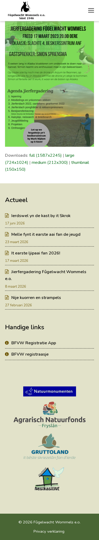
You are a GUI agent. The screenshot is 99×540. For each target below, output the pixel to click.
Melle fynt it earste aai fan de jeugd (46, 234)
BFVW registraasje (30, 354)
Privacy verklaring (49, 531)
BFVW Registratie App (33, 343)
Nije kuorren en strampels (36, 298)
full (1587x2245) (45, 155)
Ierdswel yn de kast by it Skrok (40, 216)
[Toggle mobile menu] (91, 10)
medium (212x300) (50, 162)
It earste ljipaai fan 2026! (35, 253)
